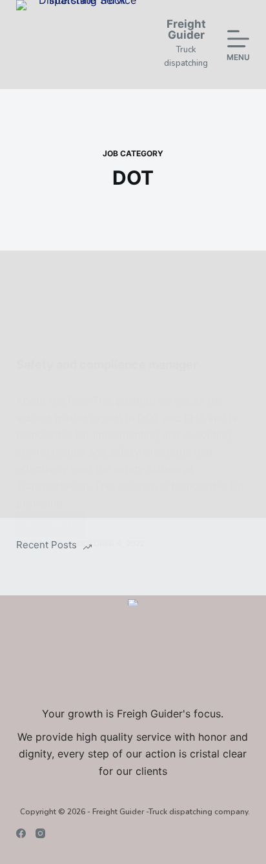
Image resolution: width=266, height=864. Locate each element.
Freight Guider (186, 29)
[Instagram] (40, 833)
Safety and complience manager (107, 364)
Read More (56, 527)
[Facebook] (21, 833)
